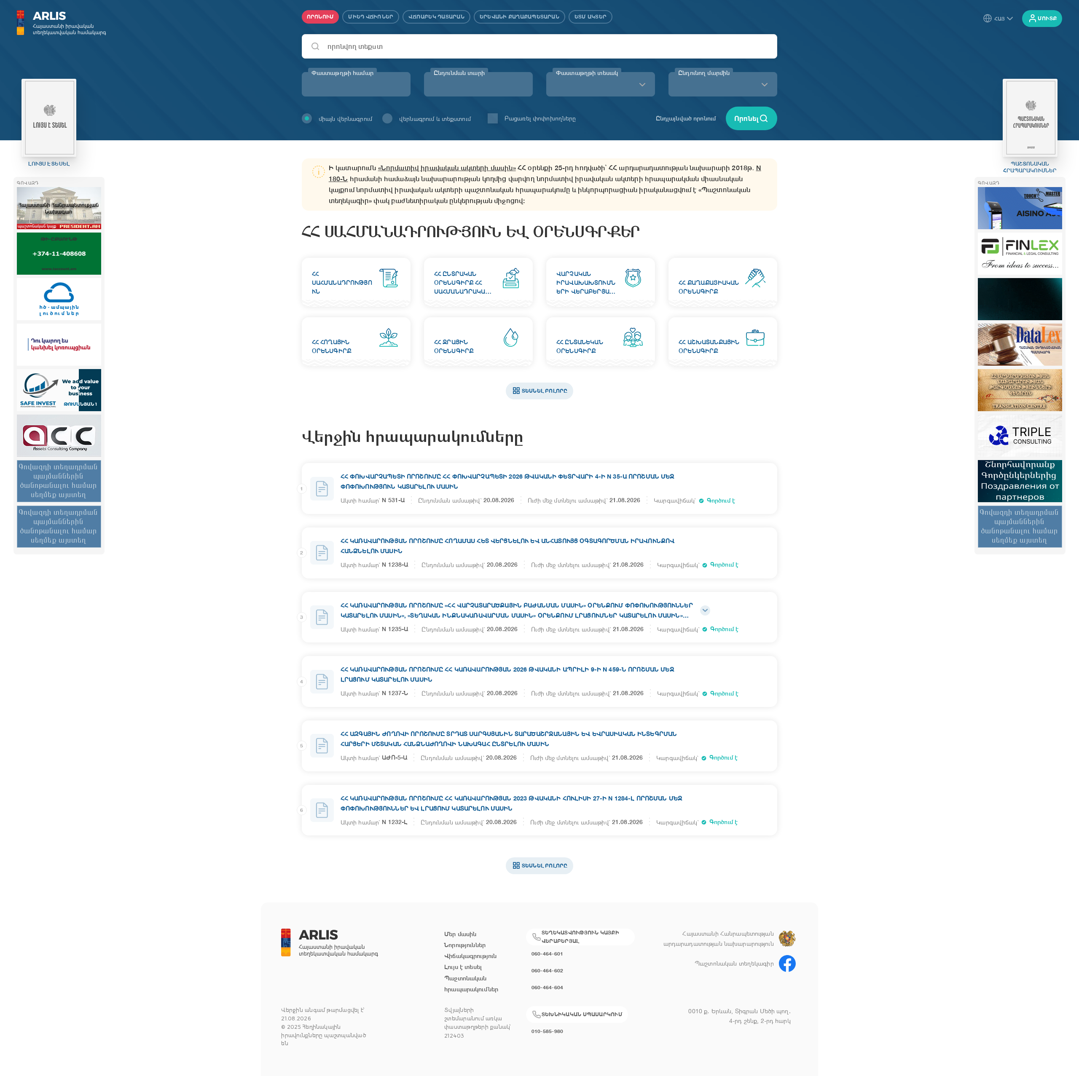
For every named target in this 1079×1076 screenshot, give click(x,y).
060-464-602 (547, 970)
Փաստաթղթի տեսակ (587, 73)
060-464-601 (547, 953)
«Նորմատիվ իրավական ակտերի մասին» (447, 168)
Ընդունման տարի (459, 73)
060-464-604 (547, 987)
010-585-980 (547, 1031)
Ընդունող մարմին (704, 73)
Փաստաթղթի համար (342, 73)
